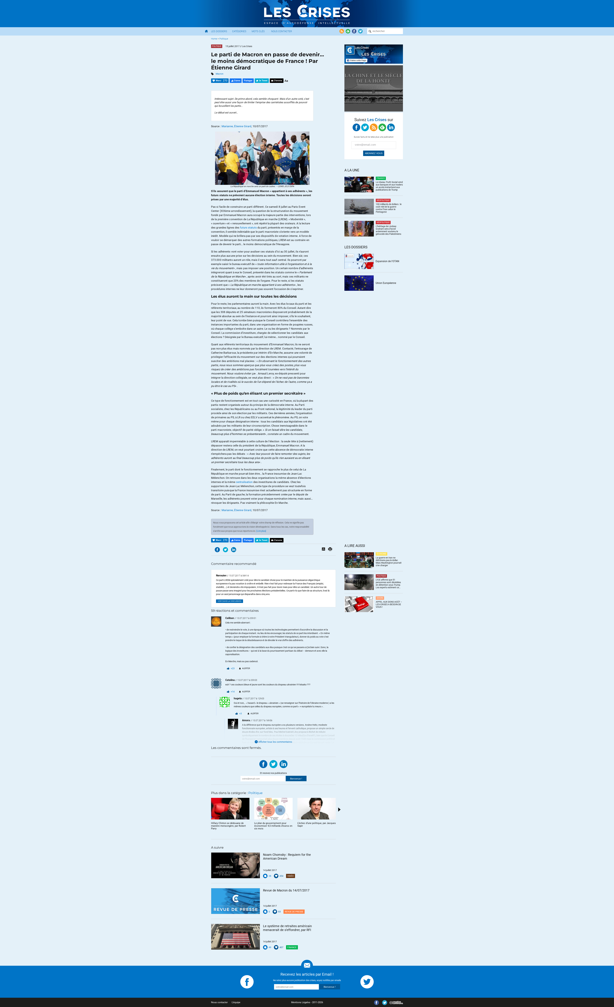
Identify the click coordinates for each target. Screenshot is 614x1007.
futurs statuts (248, 227)
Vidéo (290, 876)
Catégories (239, 31)
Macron (219, 73)
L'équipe (236, 1002)
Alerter (246, 668)
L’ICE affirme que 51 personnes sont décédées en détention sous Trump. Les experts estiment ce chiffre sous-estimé (388, 583)
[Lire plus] (261, 531)
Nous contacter (219, 1002)
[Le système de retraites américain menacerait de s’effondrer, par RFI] (235, 937)
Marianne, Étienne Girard (236, 126)
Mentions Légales (300, 1002)
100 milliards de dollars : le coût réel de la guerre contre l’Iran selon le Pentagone (388, 208)
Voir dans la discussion (229, 601)
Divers (380, 598)
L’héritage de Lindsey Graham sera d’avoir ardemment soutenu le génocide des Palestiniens (388, 230)
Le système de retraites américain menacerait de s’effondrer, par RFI (287, 928)
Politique (223, 38)
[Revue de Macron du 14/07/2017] (235, 901)
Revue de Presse (294, 911)
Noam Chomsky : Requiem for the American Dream (287, 856)
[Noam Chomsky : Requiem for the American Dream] (235, 865)
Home (214, 38)
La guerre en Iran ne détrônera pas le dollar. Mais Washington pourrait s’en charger (388, 561)
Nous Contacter (281, 31)
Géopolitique (383, 200)
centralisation (244, 482)
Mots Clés (258, 31)
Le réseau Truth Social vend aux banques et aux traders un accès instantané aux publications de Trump (389, 186)
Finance (292, 947)
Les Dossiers (219, 31)
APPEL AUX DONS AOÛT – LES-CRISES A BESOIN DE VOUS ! (389, 604)
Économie (381, 554)
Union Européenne (386, 283)
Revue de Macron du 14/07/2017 (286, 890)
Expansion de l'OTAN (387, 261)
